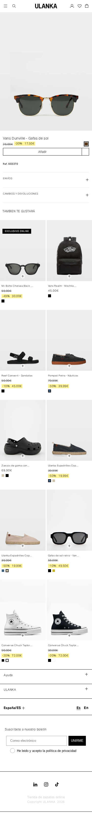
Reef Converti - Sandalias (17, 375)
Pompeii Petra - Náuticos (63, 375)
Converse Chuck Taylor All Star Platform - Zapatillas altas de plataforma (62, 645)
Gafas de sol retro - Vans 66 (63, 556)
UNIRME (77, 740)
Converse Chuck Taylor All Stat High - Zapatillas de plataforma (15, 645)
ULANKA (49, 802)
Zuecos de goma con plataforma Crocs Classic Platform (16, 466)
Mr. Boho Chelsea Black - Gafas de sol (16, 286)
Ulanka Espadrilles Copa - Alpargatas (63, 466)
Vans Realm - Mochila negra (61, 286)
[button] (5, 6)
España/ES (12, 708)
